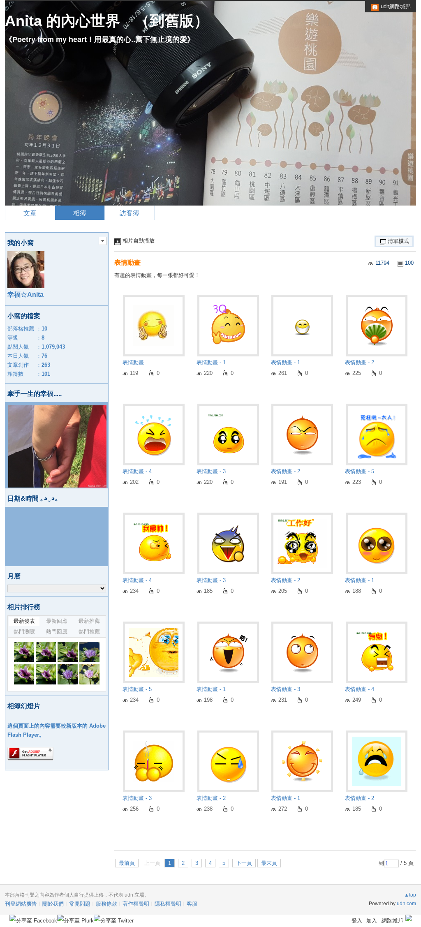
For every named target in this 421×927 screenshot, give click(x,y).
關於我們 (53, 904)
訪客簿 (129, 213)
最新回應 (56, 621)
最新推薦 (89, 621)
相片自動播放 (139, 241)
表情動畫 (127, 262)
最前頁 (127, 863)
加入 (371, 921)
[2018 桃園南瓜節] (24, 652)
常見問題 (79, 904)
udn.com (406, 903)
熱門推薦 (89, 632)
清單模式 (398, 241)
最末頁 (269, 863)
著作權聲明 (136, 904)
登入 (357, 921)
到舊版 (172, 20)
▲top (410, 895)
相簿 (79, 213)
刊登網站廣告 (21, 904)
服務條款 (106, 904)
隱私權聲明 (168, 904)
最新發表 (24, 621)
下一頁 (244, 863)
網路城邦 (392, 921)
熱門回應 (56, 632)
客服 (192, 904)
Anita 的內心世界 (62, 20)
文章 (30, 213)
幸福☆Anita (25, 294)
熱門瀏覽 (24, 632)
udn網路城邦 (396, 6)
